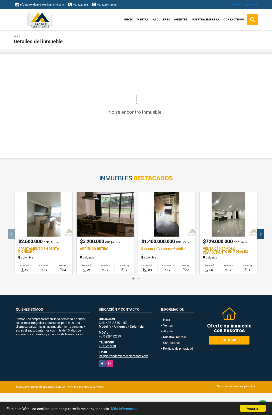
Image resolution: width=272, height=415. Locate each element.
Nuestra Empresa (205, 19)
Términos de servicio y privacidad (236, 386)
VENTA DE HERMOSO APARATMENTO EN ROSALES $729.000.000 (225, 252)
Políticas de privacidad (178, 348)
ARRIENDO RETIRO (94, 249)
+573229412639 (106, 4)
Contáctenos (234, 19)
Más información (124, 408)
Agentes (180, 19)
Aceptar (253, 408)
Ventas (143, 19)
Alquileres (161, 19)
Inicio (128, 19)
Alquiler (168, 331)
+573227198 (80, 4)
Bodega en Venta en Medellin (163, 249)
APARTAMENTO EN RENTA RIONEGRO (38, 250)
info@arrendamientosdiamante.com (123, 356)
